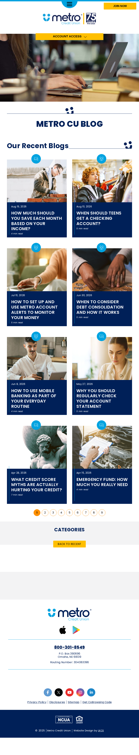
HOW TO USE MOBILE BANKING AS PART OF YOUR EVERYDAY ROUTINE (33, 398)
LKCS (101, 730)
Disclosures (57, 702)
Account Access (67, 36)
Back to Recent (69, 544)
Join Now (120, 6)
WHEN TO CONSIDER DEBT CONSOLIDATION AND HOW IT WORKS (100, 307)
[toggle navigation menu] (69, 4)
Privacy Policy (36, 702)
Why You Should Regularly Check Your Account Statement (96, 398)
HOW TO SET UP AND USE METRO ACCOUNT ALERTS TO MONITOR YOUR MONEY (34, 309)
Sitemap (73, 702)
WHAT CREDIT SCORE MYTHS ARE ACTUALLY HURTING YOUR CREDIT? (36, 485)
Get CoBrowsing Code (97, 702)
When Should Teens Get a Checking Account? (98, 218)
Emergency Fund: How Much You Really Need (102, 482)
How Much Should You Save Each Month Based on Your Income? (36, 221)
